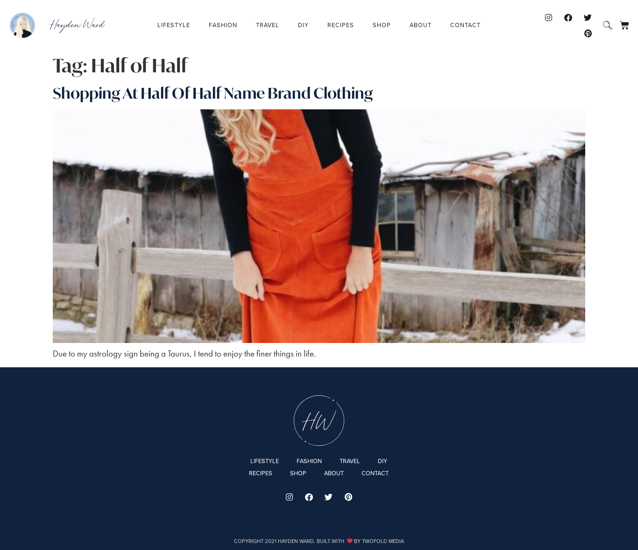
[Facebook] (568, 17)
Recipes (340, 25)
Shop (382, 25)
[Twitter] (588, 17)
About (421, 25)
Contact (465, 25)
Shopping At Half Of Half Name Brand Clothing (213, 93)
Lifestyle (173, 25)
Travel (267, 25)
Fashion (223, 25)
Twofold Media (383, 541)
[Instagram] (549, 17)
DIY (303, 25)
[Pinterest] (588, 33)
